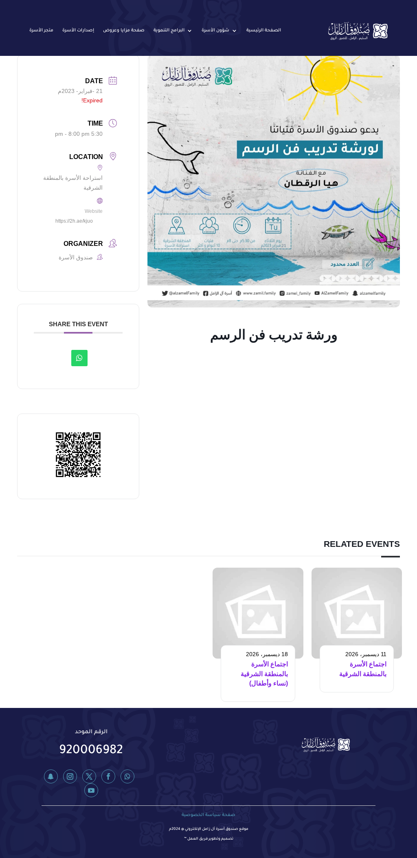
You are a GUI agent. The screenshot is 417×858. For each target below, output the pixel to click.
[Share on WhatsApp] (79, 358)
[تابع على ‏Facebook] (108, 776)
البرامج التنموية (169, 30)
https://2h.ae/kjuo (74, 221)
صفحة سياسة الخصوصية (208, 815)
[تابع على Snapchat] (51, 776)
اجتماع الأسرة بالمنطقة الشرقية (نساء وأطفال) (264, 674)
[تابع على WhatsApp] (127, 776)
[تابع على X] (89, 776)
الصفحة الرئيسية (263, 30)
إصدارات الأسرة (78, 30)
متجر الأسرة (41, 30)
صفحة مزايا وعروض (124, 30)
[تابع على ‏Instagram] (70, 776)
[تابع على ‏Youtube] (91, 790)
